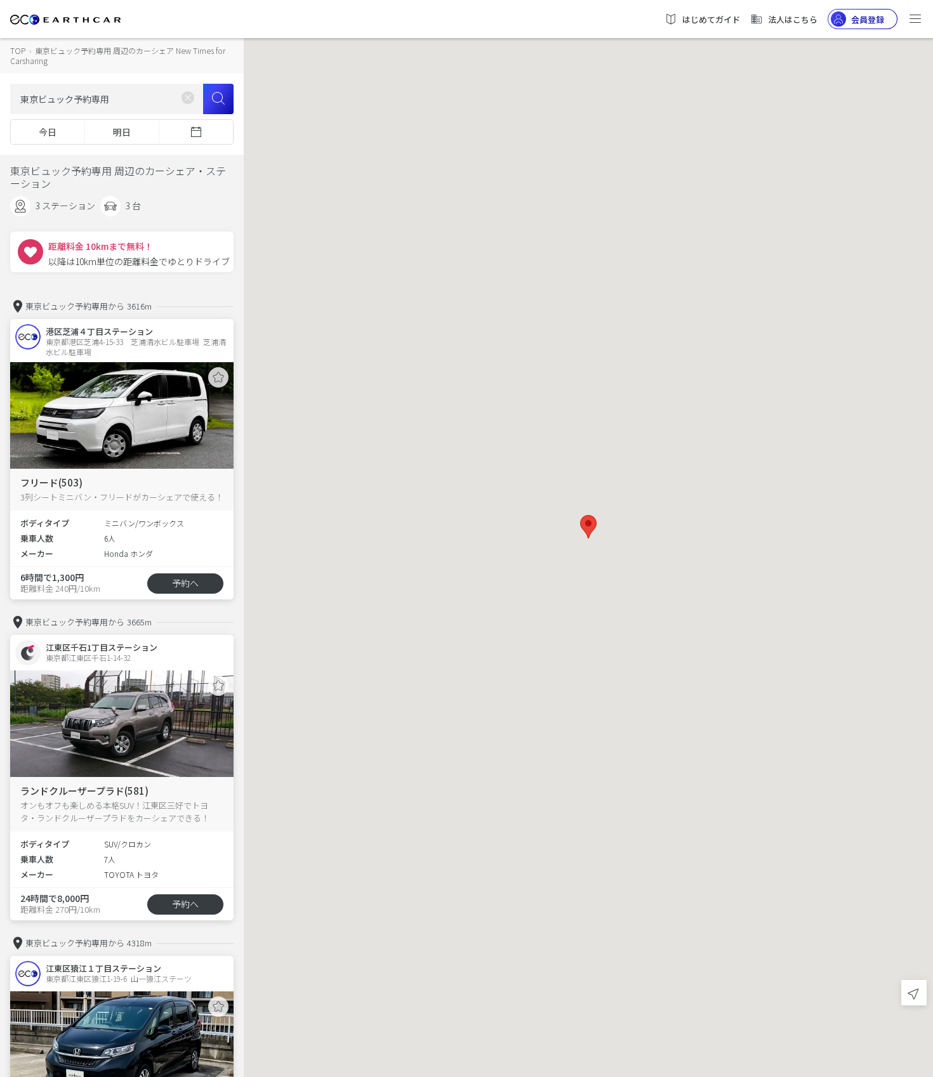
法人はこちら (792, 19)
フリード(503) (51, 482)
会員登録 (867, 19)
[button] (588, 526)
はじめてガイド (711, 19)
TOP (17, 50)
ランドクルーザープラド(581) (84, 790)
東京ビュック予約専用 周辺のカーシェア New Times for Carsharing (117, 55)
